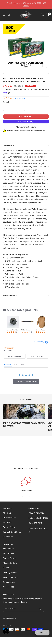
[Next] (48, 73)
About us (7, 513)
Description (8, 145)
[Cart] (47, 15)
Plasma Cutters (10, 563)
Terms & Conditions (12, 532)
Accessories (8, 587)
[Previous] (4, 73)
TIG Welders (8, 553)
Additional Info (10, 295)
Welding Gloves (10, 572)
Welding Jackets (10, 577)
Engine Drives (9, 558)
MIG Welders (8, 548)
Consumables (9, 582)
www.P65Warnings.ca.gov (38, 130)
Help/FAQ (7, 522)
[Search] (9, 15)
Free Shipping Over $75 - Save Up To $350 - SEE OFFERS (26, 4)
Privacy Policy (9, 517)
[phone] (42, 14)
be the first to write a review (26, 381)
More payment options (26, 127)
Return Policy (9, 527)
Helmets (6, 567)
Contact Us (8, 536)
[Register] (40, 609)
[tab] (14, 356)
